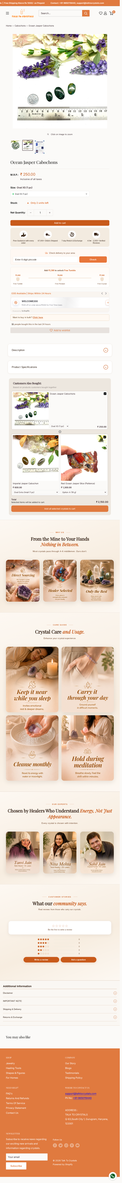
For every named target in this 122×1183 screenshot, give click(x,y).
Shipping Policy (73, 1077)
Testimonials (72, 1072)
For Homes (12, 1077)
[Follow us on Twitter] (60, 1145)
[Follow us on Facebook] (55, 1145)
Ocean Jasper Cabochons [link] (62, 393)
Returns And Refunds (17, 1098)
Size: (21, 187)
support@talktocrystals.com (90, 3)
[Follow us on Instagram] (66, 1145)
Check (93, 259)
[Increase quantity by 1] (50, 213)
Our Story (70, 1063)
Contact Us (12, 1112)
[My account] (105, 13)
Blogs (68, 1068)
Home (9, 25)
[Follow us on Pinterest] (72, 1145)
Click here (38, 317)
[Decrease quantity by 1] (31, 213)
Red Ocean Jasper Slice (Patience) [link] (78, 483)
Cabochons (20, 25)
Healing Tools (13, 1068)
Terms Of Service (15, 1103)
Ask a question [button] (78, 960)
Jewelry (10, 1063)
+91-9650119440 (67, 3)
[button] (111, 13)
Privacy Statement (16, 1107)
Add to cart (60, 223)
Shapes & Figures (15, 1072)
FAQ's (9, 1093)
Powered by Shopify (63, 1164)
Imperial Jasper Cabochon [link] (25, 483)
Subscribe (16, 1165)
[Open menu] (7, 13)
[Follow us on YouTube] (77, 1145)
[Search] (86, 13)
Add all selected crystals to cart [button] (59, 508)
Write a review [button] (41, 960)
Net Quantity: (18, 212)
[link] (31, 410)
